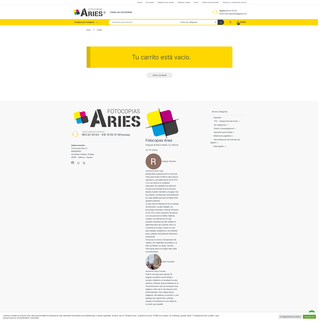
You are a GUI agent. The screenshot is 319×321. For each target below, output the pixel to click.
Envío (196, 2)
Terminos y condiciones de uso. (234, 2)
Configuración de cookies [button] (290, 317)
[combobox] (144, 22)
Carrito (139, 2)
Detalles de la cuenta (166, 2)
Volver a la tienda (159, 75)
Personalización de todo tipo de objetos (225, 141)
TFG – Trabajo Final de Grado (227, 121)
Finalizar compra (184, 2)
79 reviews (153, 150)
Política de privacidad (210, 2)
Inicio (89, 30)
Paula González (168, 262)
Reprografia (220, 146)
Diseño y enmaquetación (225, 128)
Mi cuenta (150, 2)
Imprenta (218, 117)
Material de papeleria (224, 136)
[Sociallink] (72, 162)
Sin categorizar (221, 125)
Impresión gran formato (224, 132)
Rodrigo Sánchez (169, 161)
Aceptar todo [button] (309, 317)
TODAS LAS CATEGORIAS (121, 12)
